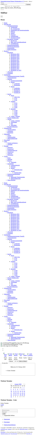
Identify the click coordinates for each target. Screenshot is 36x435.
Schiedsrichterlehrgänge (13, 174)
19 (15, 393)
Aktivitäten (14, 125)
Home (5, 23)
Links (5, 141)
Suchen (28, 4)
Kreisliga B (17, 92)
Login (2, 404)
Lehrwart (9, 153)
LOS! (2, 4)
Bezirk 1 (6, 51)
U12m (15, 110)
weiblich (13, 101)
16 (24, 391)
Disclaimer (7, 422)
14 (20, 391)
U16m (15, 113)
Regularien (10, 132)
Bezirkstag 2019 (15, 57)
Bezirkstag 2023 (15, 54)
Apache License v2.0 (5, 433)
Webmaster (10, 155)
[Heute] (21, 355)
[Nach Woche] (15, 355)
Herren (12, 86)
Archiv (6, 156)
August (16, 384)
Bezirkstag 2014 (15, 64)
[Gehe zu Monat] (30, 355)
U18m (15, 115)
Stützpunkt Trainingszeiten (18, 177)
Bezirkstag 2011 (15, 69)
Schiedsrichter (14, 36)
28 (20, 395)
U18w (15, 107)
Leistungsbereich (11, 77)
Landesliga (17, 83)
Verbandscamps (18, 169)
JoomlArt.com (4, 429)
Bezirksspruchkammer (13, 46)
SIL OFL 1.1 (29, 433)
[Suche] (25, 355)
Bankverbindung (11, 49)
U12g (15, 98)
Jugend (12, 33)
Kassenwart (10, 149)
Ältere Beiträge (11, 180)
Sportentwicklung (15, 37)
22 (22, 393)
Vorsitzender (14, 27)
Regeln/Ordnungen (12, 126)
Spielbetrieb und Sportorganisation (20, 30)
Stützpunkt (7, 134)
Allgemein (10, 72)
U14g (15, 100)
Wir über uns (7, 24)
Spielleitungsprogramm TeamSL (15, 76)
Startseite (9, 159)
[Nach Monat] (10, 355)
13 (18, 391)
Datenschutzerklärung (10, 425)
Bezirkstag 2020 (15, 55)
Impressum (7, 419)
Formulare (10, 73)
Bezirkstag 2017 (15, 60)
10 (11, 391)
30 (24, 395)
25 (14, 395)
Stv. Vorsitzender (15, 28)
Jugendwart (10, 152)
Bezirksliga (17, 85)
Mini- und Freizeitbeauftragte (18, 42)
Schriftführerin (14, 43)
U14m (15, 112)
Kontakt (6, 146)
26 (15, 395)
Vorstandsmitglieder (12, 26)
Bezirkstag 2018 (15, 58)
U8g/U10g (17, 97)
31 (11, 396)
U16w (15, 106)
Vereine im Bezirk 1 (12, 143)
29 (22, 395)
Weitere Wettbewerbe (13, 117)
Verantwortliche (11, 129)
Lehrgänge (10, 131)
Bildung (13, 31)
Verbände (9, 144)
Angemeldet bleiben (9, 415)
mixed (12, 95)
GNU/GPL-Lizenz (24, 429)
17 (11, 393)
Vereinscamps (17, 172)
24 (11, 395)
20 (18, 393)
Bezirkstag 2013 (15, 66)
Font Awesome (14, 433)
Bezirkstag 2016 (15, 61)
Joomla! (9, 429)
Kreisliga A (17, 91)
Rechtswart (14, 40)
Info (12, 123)
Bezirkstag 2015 (15, 63)
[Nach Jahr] (5, 356)
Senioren (9, 79)
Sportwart (10, 147)
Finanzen (13, 34)
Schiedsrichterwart (12, 150)
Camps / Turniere (15, 116)
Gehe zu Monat (23, 361)
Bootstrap (3, 432)
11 (13, 391)
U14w (15, 104)
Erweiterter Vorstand (12, 39)
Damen (13, 82)
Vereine (9, 119)
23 (24, 393)
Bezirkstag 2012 (15, 67)
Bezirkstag (10, 52)
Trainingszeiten (11, 137)
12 (15, 391)
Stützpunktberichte (12, 138)
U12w (15, 103)
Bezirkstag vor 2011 (16, 70)
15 (22, 391)
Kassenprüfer (10, 48)
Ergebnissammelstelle (13, 45)
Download (7, 140)
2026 (20, 384)
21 (20, 393)
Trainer (9, 135)
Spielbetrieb (7, 74)
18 (14, 393)
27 (18, 395)
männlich (13, 109)
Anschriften (14, 122)
